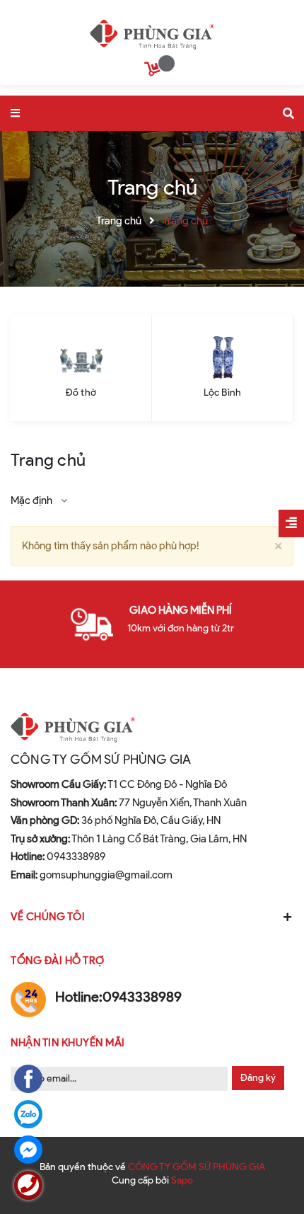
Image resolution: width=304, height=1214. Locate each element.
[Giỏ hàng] (154, 71)
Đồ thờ (81, 392)
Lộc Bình (222, 392)
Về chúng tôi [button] (48, 916)
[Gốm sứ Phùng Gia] (152, 31)
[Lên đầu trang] (268, 1165)
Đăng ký (258, 1078)
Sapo (182, 1180)
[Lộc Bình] (222, 357)
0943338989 (58, 856)
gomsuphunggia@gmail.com (92, 875)
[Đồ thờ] (81, 357)
